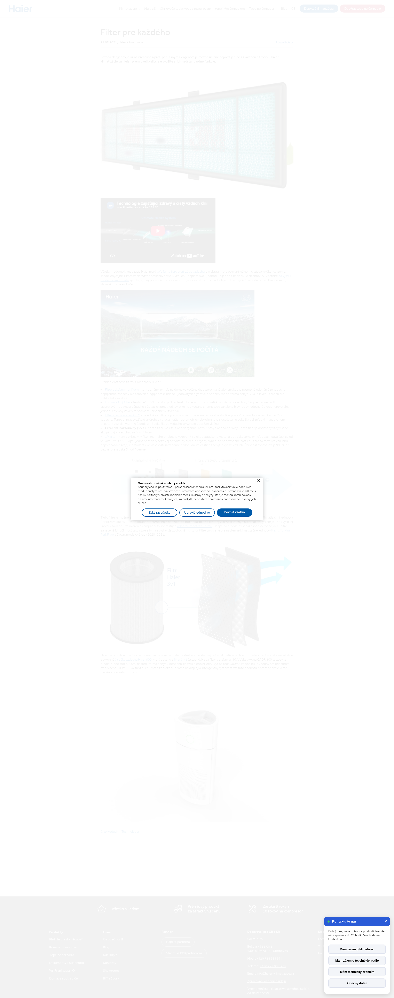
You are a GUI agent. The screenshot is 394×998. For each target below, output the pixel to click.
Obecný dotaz (357, 983)
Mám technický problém (357, 972)
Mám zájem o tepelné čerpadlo (357, 960)
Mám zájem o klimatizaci (357, 949)
